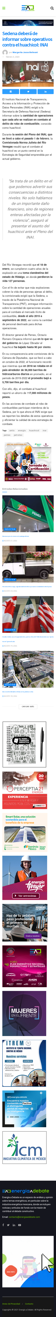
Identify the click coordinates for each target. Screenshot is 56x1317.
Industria (10, 529)
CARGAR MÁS (28, 707)
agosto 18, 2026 (10, 696)
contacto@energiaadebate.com (24, 1217)
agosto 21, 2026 (10, 541)
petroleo (18, 435)
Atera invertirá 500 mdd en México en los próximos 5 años (17, 692)
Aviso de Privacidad (11, 1304)
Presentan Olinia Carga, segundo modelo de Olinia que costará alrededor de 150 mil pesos (27, 586)
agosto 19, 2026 (10, 646)
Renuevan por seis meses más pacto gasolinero (15, 536)
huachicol (34, 430)
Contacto (29, 1304)
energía (22, 430)
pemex (7, 435)
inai (45, 430)
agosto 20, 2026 (10, 591)
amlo (11, 430)
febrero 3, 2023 (12, 57)
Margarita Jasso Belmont (25, 52)
